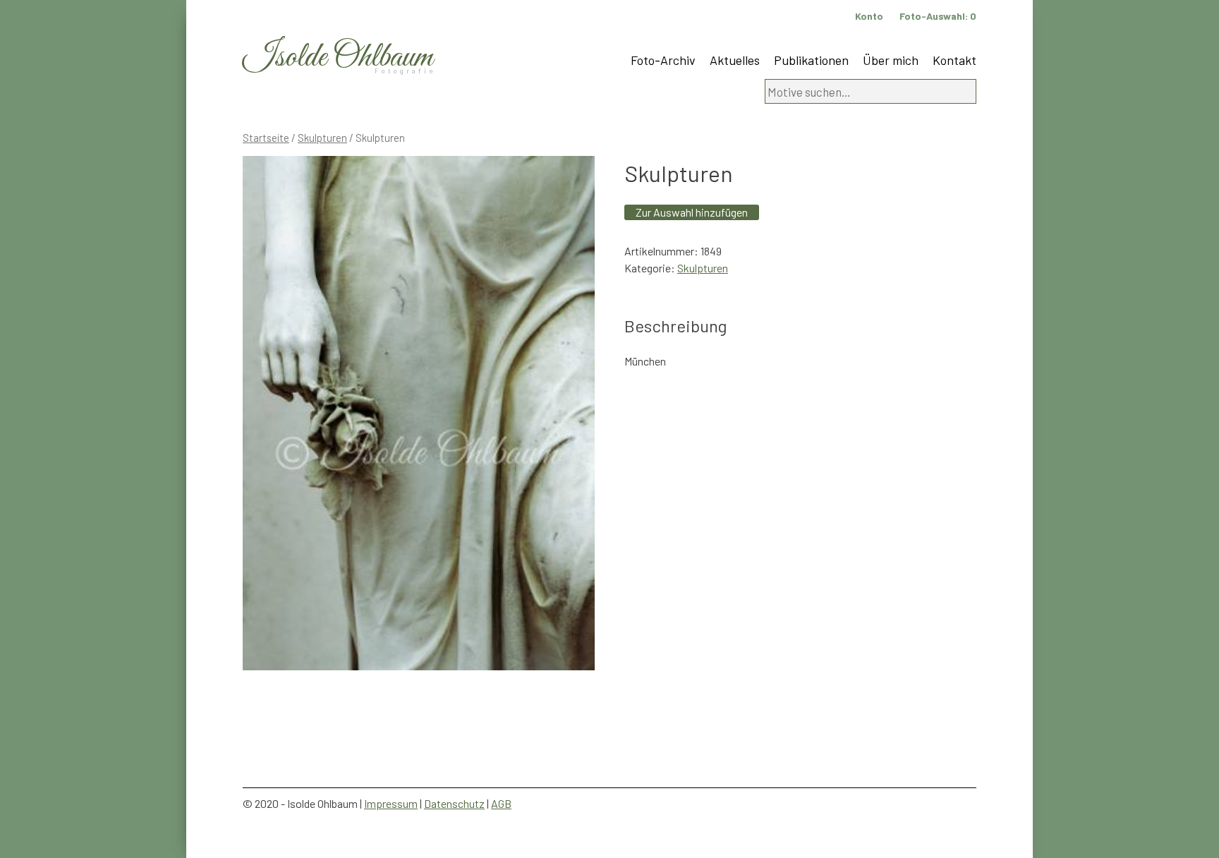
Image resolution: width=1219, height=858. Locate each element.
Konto (869, 16)
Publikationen (811, 60)
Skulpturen (322, 137)
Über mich (890, 60)
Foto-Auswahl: (937, 16)
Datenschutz (454, 803)
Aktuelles (735, 60)
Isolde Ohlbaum (338, 57)
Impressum (391, 803)
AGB (501, 803)
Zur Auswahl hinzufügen (692, 212)
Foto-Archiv (663, 60)
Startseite (266, 137)
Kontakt (954, 60)
